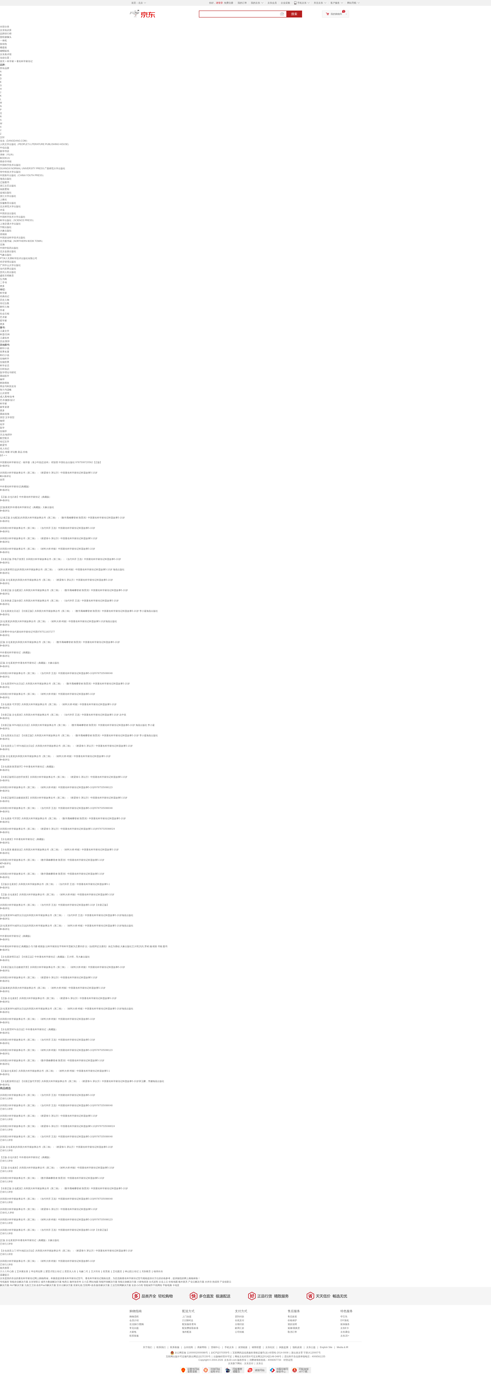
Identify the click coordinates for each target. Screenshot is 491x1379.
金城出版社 (6, 192)
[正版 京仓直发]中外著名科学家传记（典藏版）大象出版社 (29, 663)
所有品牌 (4, 68)
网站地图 (93, 1281)
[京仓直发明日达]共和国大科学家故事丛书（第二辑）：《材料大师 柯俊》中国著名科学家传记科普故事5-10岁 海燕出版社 (62, 569)
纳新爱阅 (4, 189)
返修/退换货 (294, 1328)
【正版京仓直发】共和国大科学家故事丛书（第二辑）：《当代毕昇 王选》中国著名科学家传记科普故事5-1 (55, 884)
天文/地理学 (6, 434)
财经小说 (4, 348)
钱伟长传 (158, 1271)
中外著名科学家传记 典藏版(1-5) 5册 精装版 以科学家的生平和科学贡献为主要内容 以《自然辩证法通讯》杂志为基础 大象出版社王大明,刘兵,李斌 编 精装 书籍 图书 (83, 946)
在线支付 (239, 1320)
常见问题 (134, 1328)
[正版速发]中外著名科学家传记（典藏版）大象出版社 (27, 507)
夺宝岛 (343, 1316)
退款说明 (292, 1324)
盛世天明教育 (7, 275)
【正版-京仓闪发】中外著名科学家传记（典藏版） (25, 497)
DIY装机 (344, 1320)
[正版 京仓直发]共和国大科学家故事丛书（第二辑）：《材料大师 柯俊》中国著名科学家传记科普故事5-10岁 (55, 756)
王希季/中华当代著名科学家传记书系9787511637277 (27, 631)
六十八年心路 (7, 1271)
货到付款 (239, 1316)
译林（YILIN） (7, 154)
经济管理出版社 (8, 261)
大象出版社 (6, 230)
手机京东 (301, 3)
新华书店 (4, 151)
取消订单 (292, 1332)
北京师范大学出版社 (10, 206)
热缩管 (215, 1281)
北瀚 (2, 244)
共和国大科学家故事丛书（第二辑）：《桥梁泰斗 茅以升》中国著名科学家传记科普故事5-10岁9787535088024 (57, 829)
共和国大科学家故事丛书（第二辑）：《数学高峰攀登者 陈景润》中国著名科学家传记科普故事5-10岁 (52, 860)
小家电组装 (142, 1281)
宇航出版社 (6, 227)
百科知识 (4, 369)
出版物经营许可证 (222, 1356)
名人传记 (4, 448)
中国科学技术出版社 (10, 165)
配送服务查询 (189, 1324)
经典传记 (4, 296)
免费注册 (228, 3)
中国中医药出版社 (9, 248)
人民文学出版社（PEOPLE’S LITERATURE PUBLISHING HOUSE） (35, 144)
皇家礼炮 (77, 1285)
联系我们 (161, 1347)
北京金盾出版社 (8, 251)
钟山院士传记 (132, 1271)
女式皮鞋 (153, 1281)
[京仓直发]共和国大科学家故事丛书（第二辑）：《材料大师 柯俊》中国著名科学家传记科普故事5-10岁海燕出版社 (58, 621)
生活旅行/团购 (136, 1324)
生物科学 (4, 358)
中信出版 (4, 147)
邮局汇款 (239, 1328)
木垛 (2, 210)
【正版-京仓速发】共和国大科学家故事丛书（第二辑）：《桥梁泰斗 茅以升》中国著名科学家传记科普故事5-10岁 (58, 998)
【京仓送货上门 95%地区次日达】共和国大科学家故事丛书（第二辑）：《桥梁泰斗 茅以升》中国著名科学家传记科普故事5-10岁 (66, 746)
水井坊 (208, 1281)
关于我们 (147, 1347)
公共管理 (4, 393)
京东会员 (272, 3)
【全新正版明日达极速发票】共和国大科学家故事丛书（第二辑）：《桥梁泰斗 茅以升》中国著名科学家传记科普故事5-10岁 (63, 797)
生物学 (3, 431)
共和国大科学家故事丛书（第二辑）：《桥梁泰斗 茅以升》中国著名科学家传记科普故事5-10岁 (48, 472)
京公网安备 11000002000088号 (191, 1352)
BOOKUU (5, 158)
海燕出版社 (6, 178)
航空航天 (4, 438)
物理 (2, 421)
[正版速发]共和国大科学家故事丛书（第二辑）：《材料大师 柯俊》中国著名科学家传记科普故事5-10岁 (52, 988)
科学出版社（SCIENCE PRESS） (17, 220)
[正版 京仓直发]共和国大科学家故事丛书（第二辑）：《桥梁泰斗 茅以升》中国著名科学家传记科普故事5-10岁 (56, 580)
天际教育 (146, 1271)
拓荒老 (106, 1271)
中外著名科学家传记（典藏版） (16, 652)
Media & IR (342, 1347)
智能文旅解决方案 (127, 1281)
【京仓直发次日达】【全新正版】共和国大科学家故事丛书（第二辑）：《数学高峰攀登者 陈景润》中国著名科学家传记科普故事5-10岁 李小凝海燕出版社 (79, 611)
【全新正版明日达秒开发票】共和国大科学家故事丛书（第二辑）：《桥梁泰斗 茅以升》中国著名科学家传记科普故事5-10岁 (63, 777)
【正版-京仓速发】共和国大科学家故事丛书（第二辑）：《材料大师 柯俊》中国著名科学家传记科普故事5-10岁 (57, 894)
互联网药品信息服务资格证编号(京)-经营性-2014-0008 (260, 1352)
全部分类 (4, 26)
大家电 (132, 1332)
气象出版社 (6, 255)
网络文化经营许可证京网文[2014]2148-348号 (258, 1356)
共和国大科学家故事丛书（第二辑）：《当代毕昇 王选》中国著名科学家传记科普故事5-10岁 (47, 528)
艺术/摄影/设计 (7, 400)
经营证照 (288, 1360)
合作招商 (188, 1347)
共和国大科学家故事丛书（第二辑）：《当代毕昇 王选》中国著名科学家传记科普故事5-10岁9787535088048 (56, 673)
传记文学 (4, 441)
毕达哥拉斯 (37, 1271)
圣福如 (3, 234)
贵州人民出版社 (8, 272)
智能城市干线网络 (153, 1285)
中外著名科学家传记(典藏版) (14, 486)
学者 (2, 310)
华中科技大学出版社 (10, 172)
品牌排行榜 (6, 33)
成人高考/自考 (7, 396)
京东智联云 (34, 1281)
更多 (2, 286)
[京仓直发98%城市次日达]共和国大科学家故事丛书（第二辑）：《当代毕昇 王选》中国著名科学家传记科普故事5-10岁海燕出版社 (66, 915)
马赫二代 (83, 1271)
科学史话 (4, 365)
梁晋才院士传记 (53, 1271)
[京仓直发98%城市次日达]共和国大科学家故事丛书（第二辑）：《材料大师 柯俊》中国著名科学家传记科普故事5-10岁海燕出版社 (66, 1008)
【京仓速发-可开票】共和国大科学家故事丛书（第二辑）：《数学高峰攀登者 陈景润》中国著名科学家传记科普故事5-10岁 (63, 818)
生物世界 (4, 362)
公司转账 (239, 1332)
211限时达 (187, 1320)
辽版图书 (4, 182)
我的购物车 (336, 14)
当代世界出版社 (8, 268)
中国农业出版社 (8, 213)
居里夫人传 (70, 1271)
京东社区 (270, 1347)
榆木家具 (183, 1281)
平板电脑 (167, 1285)
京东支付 (248, 1363)
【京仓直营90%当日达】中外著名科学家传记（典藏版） (29, 1029)
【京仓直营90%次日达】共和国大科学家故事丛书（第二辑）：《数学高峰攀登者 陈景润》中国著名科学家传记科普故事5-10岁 (65, 683)
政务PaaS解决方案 (46, 1285)
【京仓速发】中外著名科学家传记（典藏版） (23, 839)
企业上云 (163, 1281)
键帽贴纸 (4, 51)
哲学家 (3, 320)
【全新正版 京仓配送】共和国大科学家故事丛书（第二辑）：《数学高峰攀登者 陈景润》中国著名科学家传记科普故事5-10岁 (64, 590)
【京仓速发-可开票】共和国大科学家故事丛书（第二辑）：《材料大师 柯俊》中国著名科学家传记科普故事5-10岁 (58, 704)
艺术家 (3, 317)
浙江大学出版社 (8, 196)
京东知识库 (6, 30)
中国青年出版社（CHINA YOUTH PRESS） (22, 175)
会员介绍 (134, 1320)
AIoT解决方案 (17, 1285)
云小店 (85, 1281)
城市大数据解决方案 (51, 1281)
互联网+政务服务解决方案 (96, 1285)
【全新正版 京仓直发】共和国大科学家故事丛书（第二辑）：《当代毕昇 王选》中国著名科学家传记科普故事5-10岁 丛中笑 (63, 714)
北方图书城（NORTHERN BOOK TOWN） (22, 241)
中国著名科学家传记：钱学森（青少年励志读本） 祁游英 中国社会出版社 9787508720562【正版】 (51, 462)
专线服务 (4, 1281)
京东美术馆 (6, 54)
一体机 (3, 40)
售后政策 (292, 1316)
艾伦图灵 (117, 1271)
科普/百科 (5, 334)
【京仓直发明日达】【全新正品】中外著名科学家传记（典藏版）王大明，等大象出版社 (45, 956)
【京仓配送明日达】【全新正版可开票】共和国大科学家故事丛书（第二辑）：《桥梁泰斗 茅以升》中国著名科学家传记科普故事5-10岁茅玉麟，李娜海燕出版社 (82, 1081)
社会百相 (4, 313)
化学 (2, 424)
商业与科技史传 (8, 386)
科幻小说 (4, 355)
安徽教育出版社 (8, 203)
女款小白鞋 (137, 1285)
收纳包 (3, 44)
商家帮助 (202, 1347)
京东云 (259, 1363)
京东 (155, 15)
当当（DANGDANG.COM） (14, 140)
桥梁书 (3, 445)
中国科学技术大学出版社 (12, 217)
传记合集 (4, 303)
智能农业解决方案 (19, 1281)
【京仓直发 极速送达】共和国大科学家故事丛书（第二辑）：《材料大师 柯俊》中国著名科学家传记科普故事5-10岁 (59, 849)
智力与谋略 (6, 389)
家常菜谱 (4, 407)
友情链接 (242, 1347)
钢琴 (2, 379)
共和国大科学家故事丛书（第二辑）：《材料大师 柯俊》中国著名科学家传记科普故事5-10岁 (47, 548)
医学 (2, 427)
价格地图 (173, 1281)
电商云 (65, 1281)
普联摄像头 (6, 37)
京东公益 (311, 1347)
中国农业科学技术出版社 (12, 237)
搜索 (294, 14)
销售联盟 (256, 1347)
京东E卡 (344, 1328)
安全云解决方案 (65, 1285)
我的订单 (242, 3)
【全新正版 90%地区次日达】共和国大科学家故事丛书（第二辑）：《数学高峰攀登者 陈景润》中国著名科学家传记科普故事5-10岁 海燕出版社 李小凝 (77, 725)
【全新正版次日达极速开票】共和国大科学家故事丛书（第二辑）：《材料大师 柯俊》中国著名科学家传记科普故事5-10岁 (62, 967)
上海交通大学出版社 (10, 223)
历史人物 (4, 300)
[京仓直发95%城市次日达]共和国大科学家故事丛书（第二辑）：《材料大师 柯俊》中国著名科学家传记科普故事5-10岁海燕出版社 (66, 925)
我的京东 (255, 3)
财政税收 (4, 382)
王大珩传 (95, 1271)
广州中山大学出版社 (10, 265)
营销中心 (215, 1347)
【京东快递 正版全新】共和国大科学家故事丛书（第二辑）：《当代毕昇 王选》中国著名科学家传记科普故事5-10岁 (59, 600)
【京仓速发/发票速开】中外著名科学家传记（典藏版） (28, 766)
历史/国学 (5, 341)
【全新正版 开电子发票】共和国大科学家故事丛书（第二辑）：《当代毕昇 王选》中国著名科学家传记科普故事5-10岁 (60, 559)
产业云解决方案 (196, 1281)
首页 (2, 61)
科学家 (10, 61)
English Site (326, 1347)
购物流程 (134, 1316)
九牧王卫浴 (30, 1285)
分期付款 (239, 1324)
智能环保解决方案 (108, 1281)
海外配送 (186, 1332)
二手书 (3, 282)
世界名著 (4, 351)
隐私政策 (297, 1347)
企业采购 (285, 3)
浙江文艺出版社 (8, 185)
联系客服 (134, 1335)
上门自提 (186, 1316)
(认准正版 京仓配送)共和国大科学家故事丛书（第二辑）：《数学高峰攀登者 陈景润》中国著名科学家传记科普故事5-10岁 (62, 517)
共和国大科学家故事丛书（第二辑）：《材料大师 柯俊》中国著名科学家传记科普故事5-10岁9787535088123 (56, 787)
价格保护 (292, 1320)
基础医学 (4, 376)
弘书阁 (3, 279)
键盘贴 (3, 47)
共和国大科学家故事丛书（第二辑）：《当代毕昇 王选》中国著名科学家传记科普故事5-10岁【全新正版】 (54, 905)
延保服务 (345, 1324)
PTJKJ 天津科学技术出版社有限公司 (18, 258)
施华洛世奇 (75, 1281)
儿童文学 (4, 331)
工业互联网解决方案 (120, 1285)
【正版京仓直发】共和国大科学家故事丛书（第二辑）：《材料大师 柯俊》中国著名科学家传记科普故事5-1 (55, 1071)
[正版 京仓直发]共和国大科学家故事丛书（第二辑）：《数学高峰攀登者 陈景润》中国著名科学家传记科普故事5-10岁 (60, 642)
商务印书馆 (6, 161)
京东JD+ (344, 1335)
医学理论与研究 (8, 372)
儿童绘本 (4, 338)
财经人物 (4, 306)
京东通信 (345, 1332)
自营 (2, 479)
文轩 (2, 137)
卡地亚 (175, 1285)
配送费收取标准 (190, 1328)
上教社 (3, 199)
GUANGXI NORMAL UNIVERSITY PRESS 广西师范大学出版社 (32, 168)
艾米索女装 (22, 1271)
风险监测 (283, 1347)
